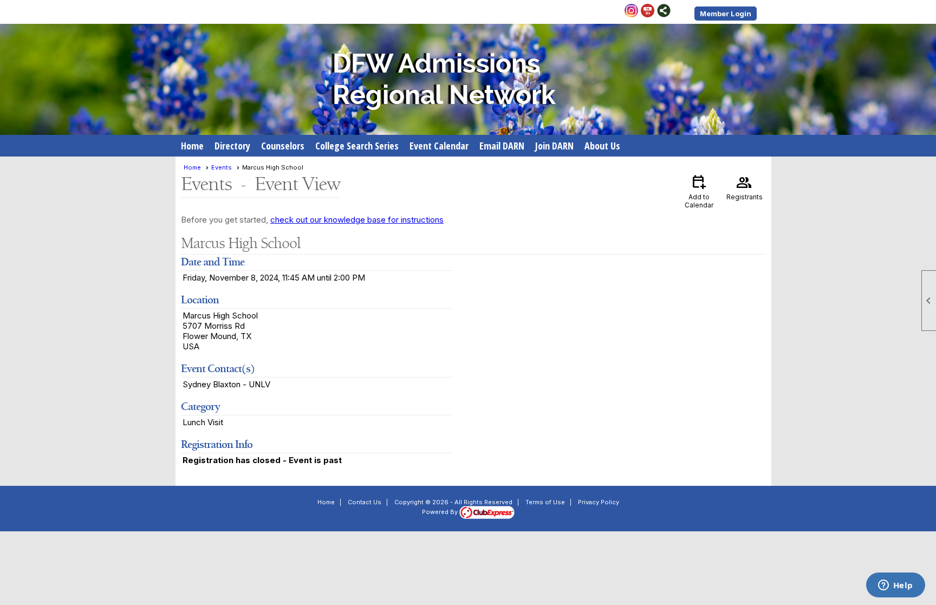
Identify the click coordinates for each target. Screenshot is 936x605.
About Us (602, 145)
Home (192, 145)
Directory (232, 145)
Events (221, 167)
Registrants (744, 187)
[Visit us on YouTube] (647, 11)
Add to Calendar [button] (699, 191)
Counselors (282, 145)
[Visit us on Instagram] (631, 11)
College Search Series (357, 145)
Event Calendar (439, 145)
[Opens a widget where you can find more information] (895, 586)
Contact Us (364, 502)
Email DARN (501, 145)
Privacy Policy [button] (598, 502)
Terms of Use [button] (545, 502)
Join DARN (554, 145)
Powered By (440, 512)
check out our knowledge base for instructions (357, 219)
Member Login (725, 13)
